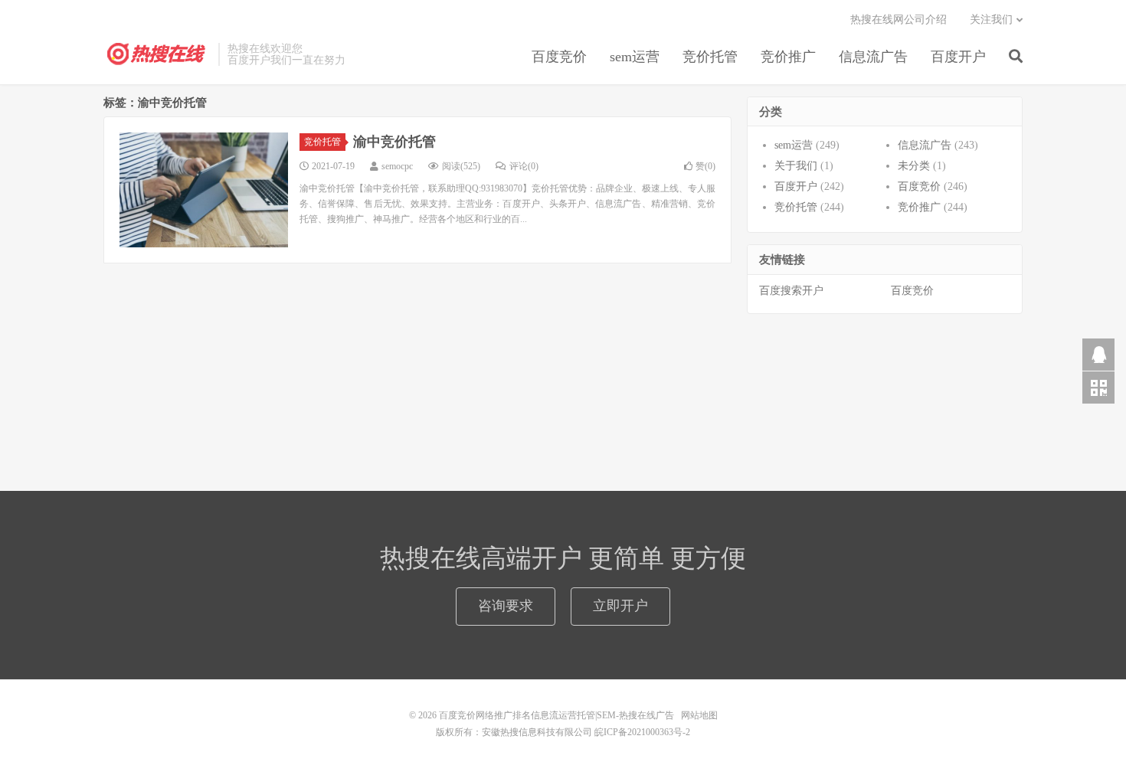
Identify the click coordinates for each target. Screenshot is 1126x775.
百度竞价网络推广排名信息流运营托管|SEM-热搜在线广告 (157, 54)
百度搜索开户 (791, 290)
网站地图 (699, 715)
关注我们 (991, 19)
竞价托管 (710, 56)
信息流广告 (873, 56)
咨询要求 (505, 605)
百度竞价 (559, 56)
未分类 (914, 166)
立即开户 (620, 605)
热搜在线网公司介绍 (898, 19)
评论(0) (523, 166)
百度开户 (958, 56)
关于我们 (795, 166)
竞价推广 (788, 56)
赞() (705, 166)
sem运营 (635, 56)
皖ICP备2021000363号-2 (642, 732)
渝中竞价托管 (394, 141)
